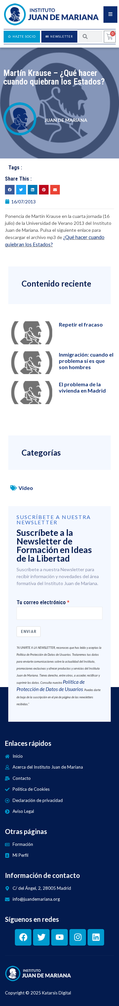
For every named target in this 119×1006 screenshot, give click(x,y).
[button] (10, 189)
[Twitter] (41, 937)
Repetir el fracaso (81, 324)
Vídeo (26, 488)
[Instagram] (77, 937)
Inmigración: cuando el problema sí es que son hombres (86, 360)
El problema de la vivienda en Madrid (82, 387)
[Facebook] (23, 937)
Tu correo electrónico (41, 602)
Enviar (28, 631)
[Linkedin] (96, 937)
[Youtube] (59, 937)
